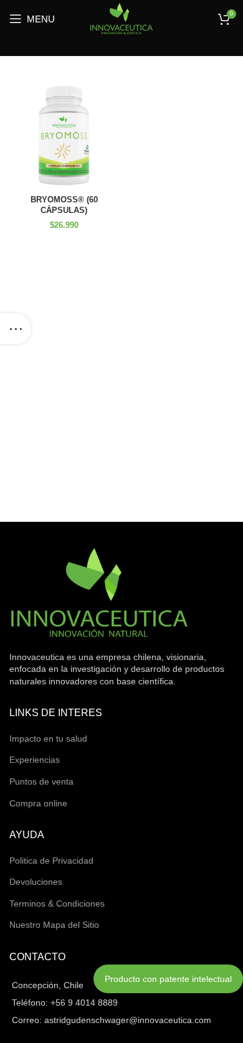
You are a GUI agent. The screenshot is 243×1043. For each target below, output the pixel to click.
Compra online (38, 803)
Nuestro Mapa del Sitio (54, 925)
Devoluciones (35, 882)
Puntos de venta (41, 781)
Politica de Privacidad (51, 861)
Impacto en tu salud (48, 738)
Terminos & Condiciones (57, 903)
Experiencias (34, 760)
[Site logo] (121, 18)
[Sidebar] (15, 328)
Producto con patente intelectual (168, 979)
